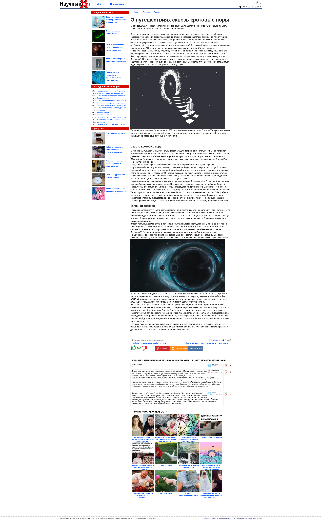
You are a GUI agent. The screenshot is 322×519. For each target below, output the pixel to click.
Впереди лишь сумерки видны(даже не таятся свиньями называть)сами (126, 103)
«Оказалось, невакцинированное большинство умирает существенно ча (126, 120)
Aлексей (228, 340)
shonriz (213, 393)
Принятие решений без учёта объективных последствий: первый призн (126, 100)
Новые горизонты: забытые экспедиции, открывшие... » (208, 343)
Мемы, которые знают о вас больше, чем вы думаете (143, 467)
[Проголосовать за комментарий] (226, 366)
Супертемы (98, 128)
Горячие (146, 12)
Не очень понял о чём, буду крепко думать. (115, 105)
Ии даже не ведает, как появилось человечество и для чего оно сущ (125, 117)
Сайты (101, 4)
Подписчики (117, 4)
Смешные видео (165, 493)
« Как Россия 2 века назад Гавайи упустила (148, 343)
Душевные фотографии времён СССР (188, 466)
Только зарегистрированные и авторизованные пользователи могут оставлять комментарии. (178, 360)
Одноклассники (181, 348)
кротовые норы (139, 340)
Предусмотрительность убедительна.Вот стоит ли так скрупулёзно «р (125, 91)
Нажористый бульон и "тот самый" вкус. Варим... (143, 495)
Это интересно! (103, 98)
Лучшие (157, 12)
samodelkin (215, 370)
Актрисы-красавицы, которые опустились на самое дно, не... (143, 439)
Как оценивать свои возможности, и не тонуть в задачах (211, 467)
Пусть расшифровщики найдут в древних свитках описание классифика (126, 108)
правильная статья (104, 115)
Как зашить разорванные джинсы (188, 494)
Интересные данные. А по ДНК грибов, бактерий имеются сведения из (126, 124)
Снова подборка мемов (211, 437)
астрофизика (149, 340)
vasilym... (214, 364)
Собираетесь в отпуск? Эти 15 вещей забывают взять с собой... (166, 439)
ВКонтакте (198, 348)
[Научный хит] (75, 8)
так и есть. (101, 110)
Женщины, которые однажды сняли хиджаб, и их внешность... (211, 495)
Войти (257, 3)
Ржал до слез (166, 465)
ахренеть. (101, 122)
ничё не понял (103, 112)
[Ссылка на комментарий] (132, 366)
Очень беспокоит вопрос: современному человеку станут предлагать (125, 96)
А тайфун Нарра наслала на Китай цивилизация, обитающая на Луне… (126, 93)
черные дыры (158, 340)
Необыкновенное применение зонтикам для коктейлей (188, 439)
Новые (136, 12)
